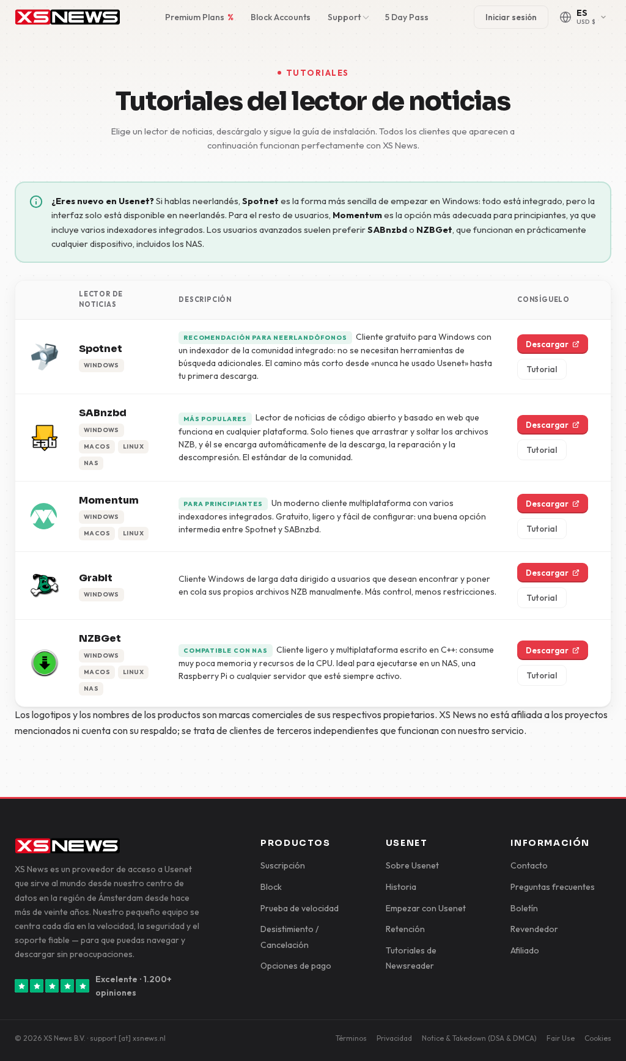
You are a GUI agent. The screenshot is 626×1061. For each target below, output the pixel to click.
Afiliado (524, 950)
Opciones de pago (295, 965)
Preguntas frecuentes (552, 886)
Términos (351, 1038)
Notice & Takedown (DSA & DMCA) (479, 1038)
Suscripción (282, 865)
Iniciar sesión (511, 17)
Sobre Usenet (412, 865)
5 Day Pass (407, 17)
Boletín (524, 908)
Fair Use (561, 1038)
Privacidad (394, 1038)
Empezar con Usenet (426, 908)
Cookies (597, 1038)
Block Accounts (281, 17)
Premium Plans (199, 17)
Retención (405, 928)
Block (271, 886)
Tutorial (542, 369)
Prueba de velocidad (299, 908)
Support (344, 17)
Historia (401, 886)
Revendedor (534, 928)
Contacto (529, 865)
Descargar (547, 344)
